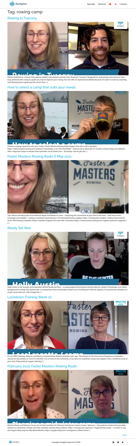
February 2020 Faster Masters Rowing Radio (42, 366)
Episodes (91, 4)
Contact (123, 4)
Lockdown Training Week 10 (29, 297)
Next (126, 435)
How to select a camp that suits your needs (41, 87)
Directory (102, 4)
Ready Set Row (19, 228)
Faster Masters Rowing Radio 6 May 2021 (39, 156)
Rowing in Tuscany (22, 18)
